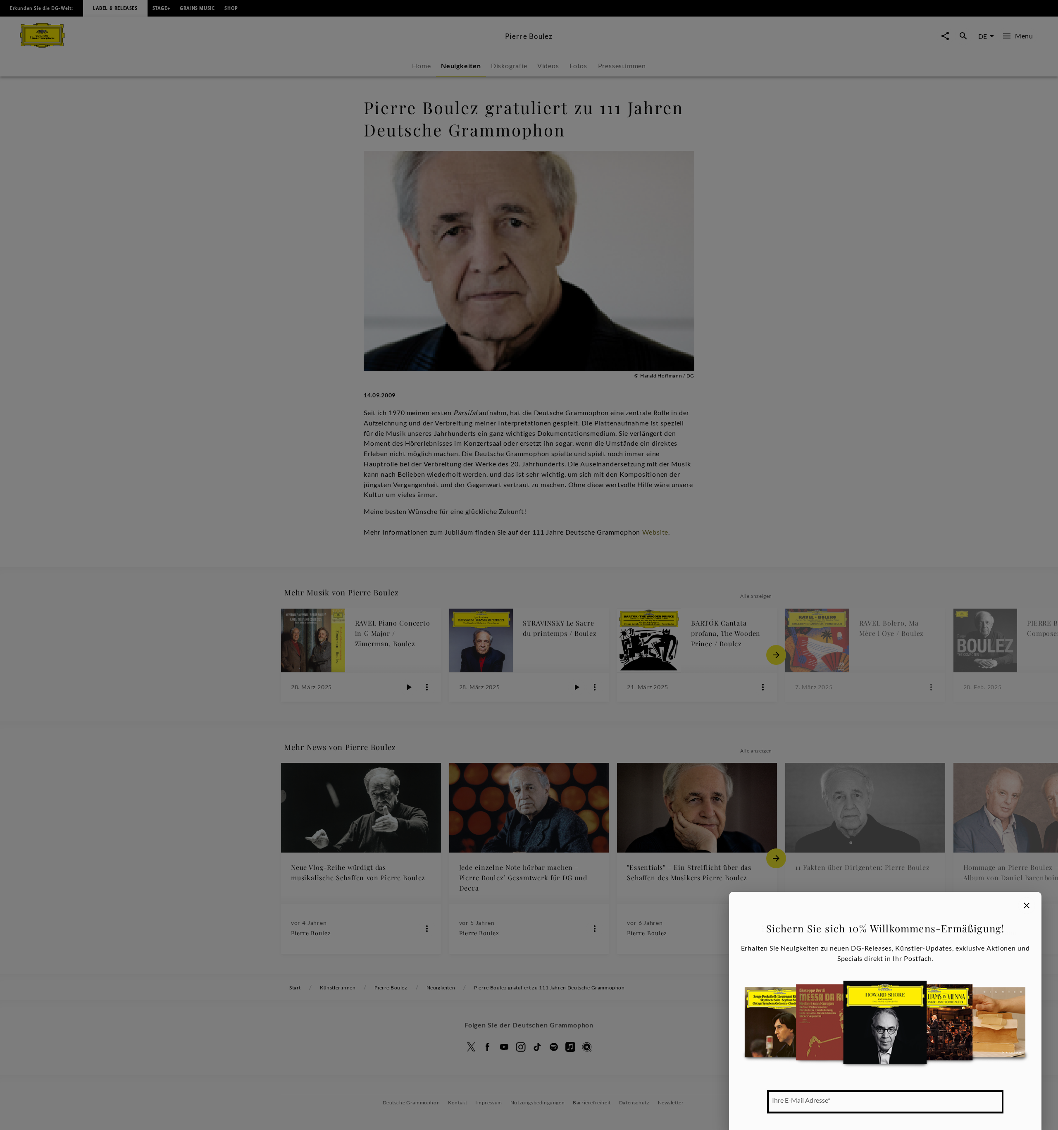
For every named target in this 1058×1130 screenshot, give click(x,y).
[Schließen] (1026, 905)
